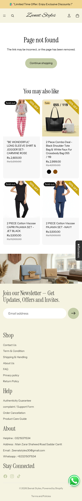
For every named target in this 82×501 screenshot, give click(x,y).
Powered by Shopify (52, 488)
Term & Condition (13, 351)
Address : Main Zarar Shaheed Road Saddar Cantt (32, 444)
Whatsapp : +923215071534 (19, 456)
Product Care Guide (15, 419)
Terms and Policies (41, 496)
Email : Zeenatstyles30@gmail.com (24, 450)
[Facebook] (5, 476)
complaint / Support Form (18, 406)
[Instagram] (12, 476)
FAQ (5, 369)
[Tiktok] (18, 476)
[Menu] (4, 15)
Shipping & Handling (15, 357)
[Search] (12, 15)
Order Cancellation (14, 413)
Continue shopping (41, 63)
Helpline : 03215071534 (16, 438)
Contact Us (9, 345)
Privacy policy (11, 375)
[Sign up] (73, 313)
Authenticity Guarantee (17, 400)
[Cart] (77, 15)
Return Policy (11, 381)
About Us (8, 363)
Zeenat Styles (34, 488)
